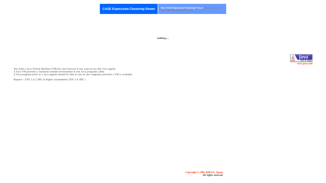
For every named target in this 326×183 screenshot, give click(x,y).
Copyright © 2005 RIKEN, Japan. (204, 172)
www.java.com (305, 63)
